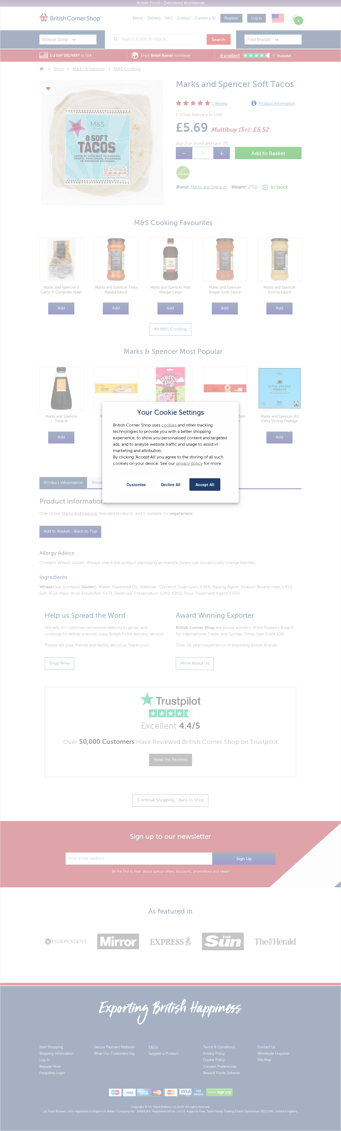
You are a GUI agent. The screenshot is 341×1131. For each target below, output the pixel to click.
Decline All (170, 484)
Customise (136, 484)
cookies (169, 425)
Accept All (205, 484)
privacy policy (189, 463)
